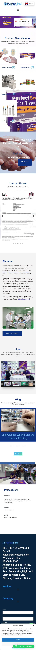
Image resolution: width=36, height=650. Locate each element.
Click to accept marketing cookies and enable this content (18, 474)
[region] (18, 22)
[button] (33, 625)
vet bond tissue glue (23, 272)
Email (4, 616)
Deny (18, 644)
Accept (18, 639)
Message (5, 622)
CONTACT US (24, 162)
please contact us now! (24, 299)
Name (4, 609)
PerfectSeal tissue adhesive (10, 272)
